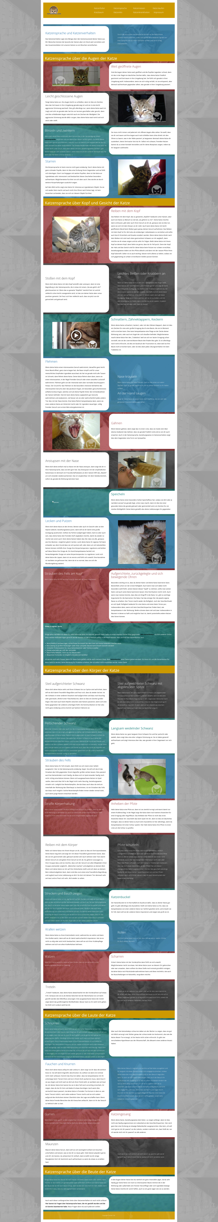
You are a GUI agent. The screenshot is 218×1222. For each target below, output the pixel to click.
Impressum (159, 12)
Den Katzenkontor (147, 634)
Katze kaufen (158, 8)
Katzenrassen (139, 8)
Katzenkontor (116, 659)
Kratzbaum (99, 12)
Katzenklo (118, 12)
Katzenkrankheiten (141, 12)
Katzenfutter (99, 8)
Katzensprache (120, 8)
